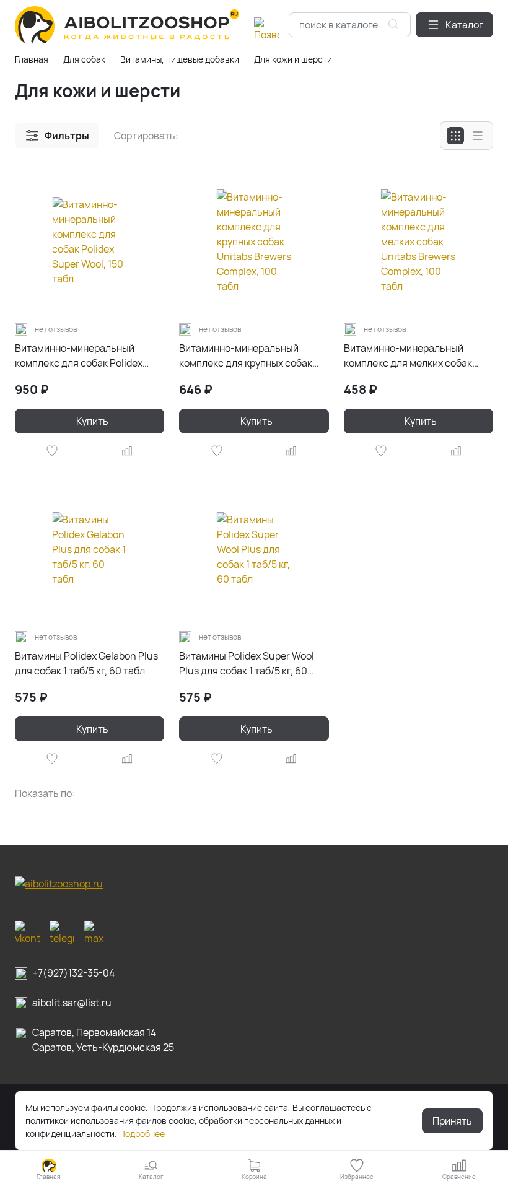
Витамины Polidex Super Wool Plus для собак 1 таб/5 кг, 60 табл (246, 663)
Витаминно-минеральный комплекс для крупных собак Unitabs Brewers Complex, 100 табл (247, 355)
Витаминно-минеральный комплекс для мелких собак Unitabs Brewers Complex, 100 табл (412, 355)
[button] (454, 24)
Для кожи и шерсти (293, 59)
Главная (31, 59)
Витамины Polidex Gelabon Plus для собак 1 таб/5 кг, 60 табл (86, 663)
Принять (452, 1121)
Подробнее (142, 1133)
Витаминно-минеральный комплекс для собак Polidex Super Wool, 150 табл (78, 355)
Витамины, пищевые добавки (179, 59)
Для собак (84, 59)
